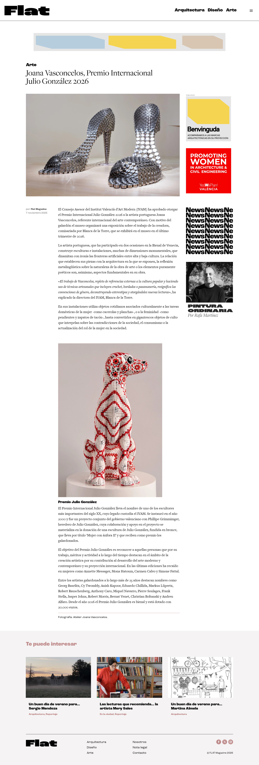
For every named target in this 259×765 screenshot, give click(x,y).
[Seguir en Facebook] (218, 742)
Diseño (215, 11)
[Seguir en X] (224, 742)
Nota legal (140, 747)
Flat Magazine (39, 209)
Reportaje (51, 714)
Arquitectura (189, 11)
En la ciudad (107, 714)
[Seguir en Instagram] (230, 742)
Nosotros (139, 742)
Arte (231, 11)
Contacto (139, 753)
